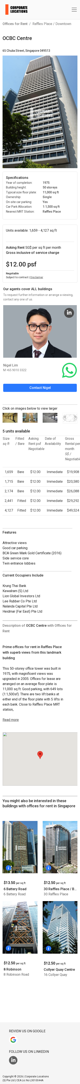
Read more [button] (11, 720)
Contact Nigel (40, 388)
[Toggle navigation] (74, 10)
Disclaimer (36, 277)
